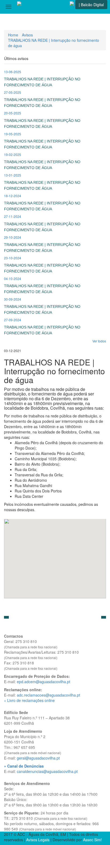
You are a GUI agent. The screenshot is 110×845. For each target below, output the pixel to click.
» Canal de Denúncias (24, 766)
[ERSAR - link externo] (71, 6)
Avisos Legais (37, 839)
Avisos (27, 35)
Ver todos (99, 341)
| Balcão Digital (91, 4)
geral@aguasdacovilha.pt (38, 758)
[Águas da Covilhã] (19, 6)
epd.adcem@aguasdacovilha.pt (43, 681)
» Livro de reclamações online (29, 700)
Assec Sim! (92, 839)
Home (13, 35)
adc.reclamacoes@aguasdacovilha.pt (48, 695)
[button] (6, 617)
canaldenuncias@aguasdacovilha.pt (47, 771)
